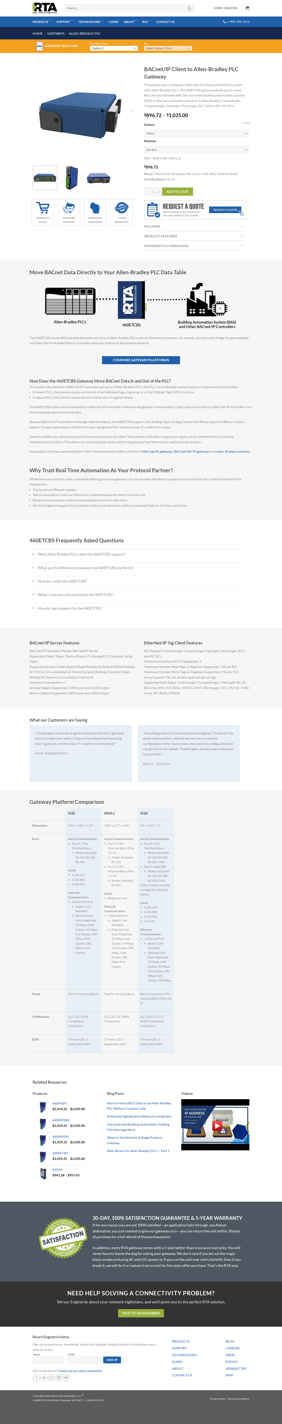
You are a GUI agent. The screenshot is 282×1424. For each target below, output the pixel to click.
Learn (113, 22)
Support (63, 22)
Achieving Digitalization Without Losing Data (139, 1116)
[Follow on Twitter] (43, 1377)
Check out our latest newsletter (80, 1371)
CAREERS (233, 1348)
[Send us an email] (51, 1377)
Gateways (55, 33)
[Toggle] (34, 554)
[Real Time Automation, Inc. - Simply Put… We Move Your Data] (45, 8)
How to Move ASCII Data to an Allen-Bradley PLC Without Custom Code (139, 1105)
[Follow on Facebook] (36, 1377)
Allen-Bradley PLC (85, 33)
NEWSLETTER (236, 1368)
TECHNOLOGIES (184, 1355)
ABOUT (177, 1368)
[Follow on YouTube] (66, 1377)
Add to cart (177, 191)
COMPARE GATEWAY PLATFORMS (141, 360)
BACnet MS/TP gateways (192, 451)
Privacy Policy (217, 1398)
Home (38, 33)
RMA (229, 1375)
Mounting (150, 141)
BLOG (230, 1341)
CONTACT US (182, 1375)
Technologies (89, 22)
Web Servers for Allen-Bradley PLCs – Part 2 (138, 1151)
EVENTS (232, 1362)
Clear (245, 122)
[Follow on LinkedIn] (58, 1377)
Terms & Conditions (238, 1398)
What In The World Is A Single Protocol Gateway (134, 1140)
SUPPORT (179, 1348)
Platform (149, 125)
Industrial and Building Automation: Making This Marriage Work (138, 1127)
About (129, 22)
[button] (247, 8)
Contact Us (165, 22)
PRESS (230, 1355)
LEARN (177, 1362)
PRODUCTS (181, 1341)
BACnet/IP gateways (158, 451)
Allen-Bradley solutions (233, 451)
